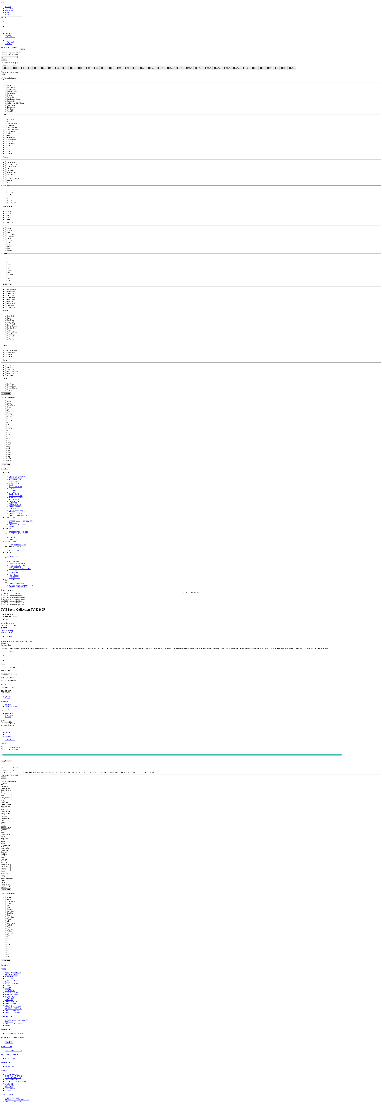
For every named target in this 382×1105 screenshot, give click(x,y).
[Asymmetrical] (5, 849)
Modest (9, 134)
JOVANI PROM (14, 499)
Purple (9, 423)
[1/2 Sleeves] (7, 873)
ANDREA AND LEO (16, 483)
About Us (8, 705)
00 (16, 68)
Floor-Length (11, 297)
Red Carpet (10, 109)
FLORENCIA (13, 572)
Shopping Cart (9, 10)
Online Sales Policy (7, 631)
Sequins (9, 250)
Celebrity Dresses (12, 164)
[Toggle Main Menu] (1, 30)
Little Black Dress (12, 128)
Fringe (9, 242)
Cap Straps (10, 384)
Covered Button (12, 191)
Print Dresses (11, 137)
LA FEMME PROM (15, 506)
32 (143, 68)
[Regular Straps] (6, 884)
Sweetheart (10, 340)
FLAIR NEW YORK (15, 496)
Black (9, 455)
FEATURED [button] (9, 528)
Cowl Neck (10, 316)
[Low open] (6, 817)
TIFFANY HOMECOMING (18, 587)
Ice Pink (9, 429)
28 (128, 68)
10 (58, 68)
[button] (8, 33)
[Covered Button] (6, 812)
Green (9, 407)
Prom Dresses (11, 105)
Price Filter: (7, 55)
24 (112, 68)
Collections (8, 732)
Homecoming (11, 101)
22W (190, 68)
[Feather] (4, 841)
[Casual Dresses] (9, 788)
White (9, 461)
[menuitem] (193, 7)
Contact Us (8, 696)
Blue (8, 419)
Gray (8, 457)
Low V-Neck (11, 324)
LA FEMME (13, 539)
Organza (9, 271)
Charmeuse (10, 259)
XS (255, 68)
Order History (9, 715)
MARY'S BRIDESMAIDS (17, 545)
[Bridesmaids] (9, 787)
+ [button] (6, 530)
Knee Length (11, 299)
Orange (9, 443)
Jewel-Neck (10, 322)
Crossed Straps (11, 193)
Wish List (8, 7)
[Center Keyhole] (7, 806)
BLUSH (11, 485)
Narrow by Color (9, 397)
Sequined (10, 275)
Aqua (8, 411)
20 (97, 68)
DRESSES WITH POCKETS (18, 532)
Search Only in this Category (12, 53)
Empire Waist (11, 352)
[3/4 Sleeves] (7, 875)
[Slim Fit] (5, 870)
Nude (8, 449)
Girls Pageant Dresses (13, 99)
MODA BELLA (14, 576)
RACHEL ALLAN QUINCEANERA (21, 521)
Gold (8, 451)
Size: (2, 623)
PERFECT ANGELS (15, 550)
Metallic (9, 213)
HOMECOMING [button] (10, 579)
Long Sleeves (11, 369)
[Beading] (5, 831)
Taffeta (9, 279)
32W (237, 68)
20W (180, 68)
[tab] (193, 493)
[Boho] (6, 795)
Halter (9, 318)
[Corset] (7, 808)
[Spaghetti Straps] (6, 886)
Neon (8, 215)
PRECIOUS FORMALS (17, 476)
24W (199, 68)
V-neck (9, 342)
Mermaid (9, 354)
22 (104, 68)
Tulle (8, 281)
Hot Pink (10, 433)
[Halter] (6, 857)
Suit (8, 147)
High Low (10, 170)
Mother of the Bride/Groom (15, 103)
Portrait (9, 330)
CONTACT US (10, 740)
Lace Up (9, 195)
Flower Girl (10, 97)
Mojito (9, 403)
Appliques (10, 228)
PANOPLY (12, 508)
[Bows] (5, 833)
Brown (9, 453)
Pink (8, 431)
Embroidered (11, 236)
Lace (8, 244)
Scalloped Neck (12, 332)
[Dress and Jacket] (6, 797)
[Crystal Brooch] (5, 834)
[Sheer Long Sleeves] (7, 879)
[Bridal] (9, 785)
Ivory (8, 447)
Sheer (8, 199)
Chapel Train (11, 293)
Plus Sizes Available (13, 178)
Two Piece (10, 153)
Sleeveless (10, 375)
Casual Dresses (11, 89)
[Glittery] (3, 820)
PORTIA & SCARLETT (17, 510)
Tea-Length (10, 305)
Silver (9, 459)
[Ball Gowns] (6, 794)
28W (218, 68)
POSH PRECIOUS (15, 480)
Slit (8, 182)
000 (7, 68)
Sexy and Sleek (12, 139)
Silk (8, 277)
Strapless (9, 338)
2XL (293, 68)
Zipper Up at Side (12, 203)
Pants (8, 135)
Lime (8, 409)
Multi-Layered (11, 172)
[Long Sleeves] (7, 877)
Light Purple (11, 427)
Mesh (8, 269)
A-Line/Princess (12, 350)
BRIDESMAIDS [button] (10, 541)
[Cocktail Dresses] (9, 790)
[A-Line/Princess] (5, 865)
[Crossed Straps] (6, 813)
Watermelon (10, 437)
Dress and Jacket (12, 124)
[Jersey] (4, 843)
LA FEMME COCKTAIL (17, 583)
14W (152, 68)
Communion (11, 93)
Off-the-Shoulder (12, 326)
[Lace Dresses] (6, 799)
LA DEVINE (13, 503)
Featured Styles (13, 556)
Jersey (9, 265)
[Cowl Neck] (6, 856)
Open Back (10, 174)
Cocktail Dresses (12, 91)
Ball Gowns (10, 120)
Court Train (10, 295)
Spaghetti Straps (12, 388)
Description (8, 636)
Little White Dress (12, 130)
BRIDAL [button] (8, 558)
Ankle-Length (11, 289)
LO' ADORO (13, 570)
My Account (9, 8)
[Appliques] (5, 829)
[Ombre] (3, 825)
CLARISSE (12, 488)
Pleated (9, 176)
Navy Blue (10, 421)
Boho (8, 122)
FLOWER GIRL (14, 578)
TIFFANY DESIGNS (16, 514)
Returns (7, 698)
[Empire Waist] (5, 866)
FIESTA (11, 526)
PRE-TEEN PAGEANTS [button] (13, 547)
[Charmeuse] (4, 838)
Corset (9, 168)
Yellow (9, 401)
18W (171, 68)
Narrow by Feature (10, 78)
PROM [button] (7, 472)
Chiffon (9, 261)
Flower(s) (10, 240)
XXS (246, 68)
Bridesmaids (11, 87)
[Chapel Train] (5, 850)
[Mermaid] (5, 868)
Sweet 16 (10, 111)
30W (228, 68)
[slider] (343, 754)
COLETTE (12, 490)
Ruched (9, 180)
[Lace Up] (6, 815)
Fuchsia (9, 435)
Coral (8, 445)
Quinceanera (11, 107)
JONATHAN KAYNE (16, 497)
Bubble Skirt (11, 162)
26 (120, 68)
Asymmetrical (11, 291)
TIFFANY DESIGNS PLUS (18, 515)
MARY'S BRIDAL (15, 567)
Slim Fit (9, 356)
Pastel (8, 219)
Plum (8, 439)
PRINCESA (13, 523)
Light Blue (10, 415)
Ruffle (9, 246)
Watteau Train (11, 307)
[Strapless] (6, 887)
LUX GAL (12, 537)
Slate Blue (10, 417)
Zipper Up (10, 201)
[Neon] (3, 824)
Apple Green (11, 405)
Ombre (9, 217)
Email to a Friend (6, 632)
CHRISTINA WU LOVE (17, 565)
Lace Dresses (11, 126)
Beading (9, 230)
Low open (10, 197)
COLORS (12, 492)
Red (8, 441)
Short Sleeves (11, 373)
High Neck (10, 320)
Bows (8, 232)
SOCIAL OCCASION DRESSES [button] (16, 534)
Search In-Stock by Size (11, 63)
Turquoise (10, 413)
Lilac (8, 425)
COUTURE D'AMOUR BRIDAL (20, 569)
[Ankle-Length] (5, 847)
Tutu (8, 151)
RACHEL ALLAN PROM (17, 512)
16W (161, 68)
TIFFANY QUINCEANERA (18, 524)
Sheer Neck (10, 336)
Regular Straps (11, 386)
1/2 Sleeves (10, 365)
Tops (8, 149)
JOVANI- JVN (14, 501)
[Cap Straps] (6, 882)
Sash (8, 248)
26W (209, 68)
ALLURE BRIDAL (15, 561)
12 (66, 68)
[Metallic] (3, 822)
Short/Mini (10, 301)
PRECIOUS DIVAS (15, 478)
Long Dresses (11, 132)
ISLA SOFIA (13, 574)
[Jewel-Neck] (6, 861)
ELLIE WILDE (14, 494)
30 (136, 68)
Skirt (8, 145)
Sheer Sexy (10, 141)
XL (284, 68)
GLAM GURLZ (14, 481)
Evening (9, 95)
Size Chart (4, 629)
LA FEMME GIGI (15, 505)
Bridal (9, 85)
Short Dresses (11, 143)
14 (73, 68)
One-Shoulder (11, 328)
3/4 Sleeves (10, 367)
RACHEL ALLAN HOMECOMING (21, 585)
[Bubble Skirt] (7, 803)
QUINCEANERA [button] (11, 517)
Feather (9, 238)
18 (89, 68)
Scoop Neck (11, 334)
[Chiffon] (4, 840)
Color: (3, 625)
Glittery (9, 211)
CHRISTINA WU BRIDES (18, 563)
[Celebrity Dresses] (7, 804)
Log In (7, 14)
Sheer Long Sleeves (13, 371)
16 (81, 68)
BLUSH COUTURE (15, 487)
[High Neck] (6, 859)
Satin (8, 273)
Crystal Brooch (11, 234)
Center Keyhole (12, 166)
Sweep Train (11, 303)
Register (7, 12)
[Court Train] (5, 852)
